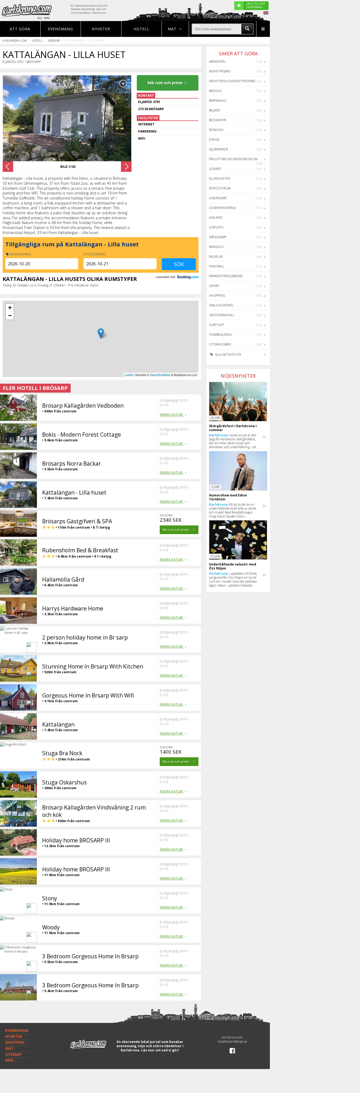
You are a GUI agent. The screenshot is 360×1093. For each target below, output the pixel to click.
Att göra (20, 28)
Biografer (217, 120)
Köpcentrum (220, 188)
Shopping (217, 295)
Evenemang (60, 28)
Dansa (214, 139)
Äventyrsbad (220, 71)
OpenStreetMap (160, 375)
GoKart (215, 169)
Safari (214, 286)
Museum (216, 256)
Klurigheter (219, 178)
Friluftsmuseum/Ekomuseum (233, 159)
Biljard (214, 110)
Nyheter (101, 28)
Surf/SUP (216, 325)
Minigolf (216, 247)
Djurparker (218, 149)
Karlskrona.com (15, 40)
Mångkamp (217, 237)
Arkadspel (217, 61)
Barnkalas (217, 100)
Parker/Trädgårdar (225, 276)
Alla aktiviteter (227, 354)
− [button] (10, 315)
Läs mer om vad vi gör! (160, 1050)
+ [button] (10, 307)
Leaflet (128, 375)
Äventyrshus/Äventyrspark (232, 81)
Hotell (141, 28)
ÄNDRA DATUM (171, 414)
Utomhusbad (220, 344)
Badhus (215, 91)
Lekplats (216, 227)
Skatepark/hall (221, 315)
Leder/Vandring (222, 208)
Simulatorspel (221, 305)
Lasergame (218, 198)
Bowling (216, 130)
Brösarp (54, 40)
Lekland (215, 217)
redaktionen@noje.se (232, 1041)
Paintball (217, 266)
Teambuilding (220, 334)
